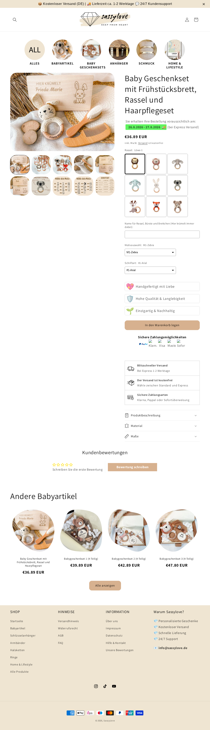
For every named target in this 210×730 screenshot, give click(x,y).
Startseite (16, 621)
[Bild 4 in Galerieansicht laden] (83, 164)
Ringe (14, 657)
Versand (143, 142)
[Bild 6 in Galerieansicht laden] (20, 186)
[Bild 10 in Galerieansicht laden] (105, 186)
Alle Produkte (19, 671)
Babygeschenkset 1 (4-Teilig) (81, 558)
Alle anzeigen (105, 585)
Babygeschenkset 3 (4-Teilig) (177, 558)
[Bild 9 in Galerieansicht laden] (83, 186)
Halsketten (17, 650)
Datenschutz (114, 635)
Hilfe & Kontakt (116, 643)
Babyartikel (17, 628)
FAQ (60, 643)
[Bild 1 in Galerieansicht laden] (20, 164)
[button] (14, 19)
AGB (61, 635)
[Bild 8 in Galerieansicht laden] (62, 186)
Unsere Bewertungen (120, 650)
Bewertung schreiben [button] (132, 467)
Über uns (112, 621)
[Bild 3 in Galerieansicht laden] (62, 164)
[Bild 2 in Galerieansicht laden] (41, 164)
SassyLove (109, 720)
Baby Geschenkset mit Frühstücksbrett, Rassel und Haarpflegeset (33, 562)
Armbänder (17, 643)
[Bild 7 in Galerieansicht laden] (41, 186)
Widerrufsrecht (68, 628)
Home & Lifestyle (21, 664)
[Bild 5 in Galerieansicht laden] (105, 164)
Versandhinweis (68, 621)
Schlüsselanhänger (22, 635)
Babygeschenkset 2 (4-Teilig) (129, 558)
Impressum (113, 628)
